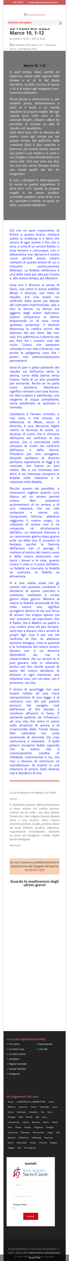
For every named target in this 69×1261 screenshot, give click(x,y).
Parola (18, 1127)
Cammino (23, 1107)
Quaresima (13, 1132)
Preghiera (38, 1127)
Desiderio (33, 1112)
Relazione (25, 1132)
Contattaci (14, 1059)
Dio (42, 1112)
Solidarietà (36, 1137)
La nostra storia (17, 1054)
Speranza (48, 1137)
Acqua (10, 1101)
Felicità (29, 1117)
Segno (50, 1132)
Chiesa (33, 1107)
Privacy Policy (20, 1204)
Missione (36, 1122)
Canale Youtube (17, 1068)
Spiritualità (21, 1142)
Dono (49, 1112)
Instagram (14, 1073)
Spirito (11, 1142)
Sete (58, 1132)
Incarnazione (13, 1122)
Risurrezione (38, 1132)
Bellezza (11, 1107)
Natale (55, 1122)
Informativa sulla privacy (44, 1252)
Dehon (11, 1112)
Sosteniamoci (45, 1044)
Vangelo (53, 1142)
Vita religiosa (30, 1147)
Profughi (50, 1127)
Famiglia (11, 1117)
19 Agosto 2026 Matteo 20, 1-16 (32, 979)
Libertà (26, 1122)
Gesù (44, 1117)
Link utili (42, 1049)
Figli (37, 1117)
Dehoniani (21, 1112)
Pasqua (27, 1127)
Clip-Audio (44, 1107)
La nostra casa (16, 1049)
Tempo (33, 1142)
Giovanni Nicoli (21, 38)
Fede (21, 1117)
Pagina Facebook (18, 1063)
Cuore (55, 1107)
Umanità (43, 1142)
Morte (46, 1122)
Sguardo (11, 1137)
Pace (10, 1127)
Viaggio (11, 1147)
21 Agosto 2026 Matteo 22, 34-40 (33, 903)
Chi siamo (14, 1044)
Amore (51, 1101)
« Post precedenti (19, 1016)
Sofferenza (23, 1137)
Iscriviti (30, 1216)
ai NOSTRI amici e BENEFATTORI (31, 1101)
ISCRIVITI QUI (34, 870)
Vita (19, 1147)
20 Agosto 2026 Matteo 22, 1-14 (32, 942)
